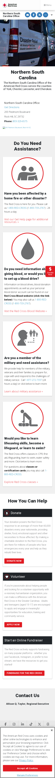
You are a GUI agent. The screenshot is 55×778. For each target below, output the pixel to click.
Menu (48, 5)
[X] (39, 724)
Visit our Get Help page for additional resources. (26, 220)
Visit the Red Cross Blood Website (24, 311)
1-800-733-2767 (36, 207)
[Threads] (48, 724)
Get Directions (11, 107)
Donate (16, 513)
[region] (27, 752)
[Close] (52, 730)
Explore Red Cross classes (20, 482)
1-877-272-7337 (33, 380)
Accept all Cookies (27, 768)
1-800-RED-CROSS (17, 207)
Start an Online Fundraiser (23, 640)
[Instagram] (14, 724)
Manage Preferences (27, 775)
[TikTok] (31, 724)
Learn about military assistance (22, 391)
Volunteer (18, 576)
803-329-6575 (20, 121)
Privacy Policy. (26, 760)
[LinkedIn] (22, 724)
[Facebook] (5, 724)
